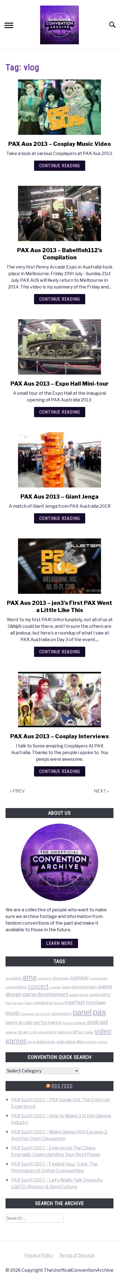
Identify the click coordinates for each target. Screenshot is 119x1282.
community (99, 978)
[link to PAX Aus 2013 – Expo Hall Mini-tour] (59, 347)
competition (16, 987)
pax (99, 1012)
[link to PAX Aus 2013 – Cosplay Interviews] (59, 699)
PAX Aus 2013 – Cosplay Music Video (59, 144)
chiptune (44, 978)
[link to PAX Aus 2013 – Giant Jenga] (59, 459)
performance (47, 1022)
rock (33, 1032)
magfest (74, 1002)
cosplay (55, 987)
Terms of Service (77, 1255)
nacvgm (27, 1014)
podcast (97, 1022)
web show (66, 1041)
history (29, 1003)
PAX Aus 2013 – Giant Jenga (59, 496)
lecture (59, 1003)
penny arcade (19, 1022)
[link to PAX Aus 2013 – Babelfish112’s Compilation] (59, 213)
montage (96, 1002)
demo (66, 987)
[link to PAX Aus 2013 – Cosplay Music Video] (59, 107)
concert (38, 986)
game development (45, 994)
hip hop (18, 1003)
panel (82, 1012)
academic (14, 978)
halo (9, 1003)
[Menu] (9, 26)
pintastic (80, 1023)
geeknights (100, 994)
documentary (84, 986)
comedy (79, 977)
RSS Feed (62, 1086)
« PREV (17, 791)
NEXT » (101, 791)
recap (22, 1032)
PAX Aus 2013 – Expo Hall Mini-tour (59, 383)
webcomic (46, 1041)
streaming (46, 1032)
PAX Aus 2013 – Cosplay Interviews (59, 736)
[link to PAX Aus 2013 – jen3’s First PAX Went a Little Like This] (59, 566)
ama (30, 977)
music (13, 1013)
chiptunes (60, 978)
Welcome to (86, 1042)
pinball (68, 1023)
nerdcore (42, 1014)
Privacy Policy (38, 1255)
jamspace (44, 1002)
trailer (89, 1032)
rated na (11, 1032)
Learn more (59, 943)
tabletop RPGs (70, 1032)
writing (102, 1042)
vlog (31, 1041)
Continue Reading (59, 165)
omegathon (61, 1013)
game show (79, 995)
